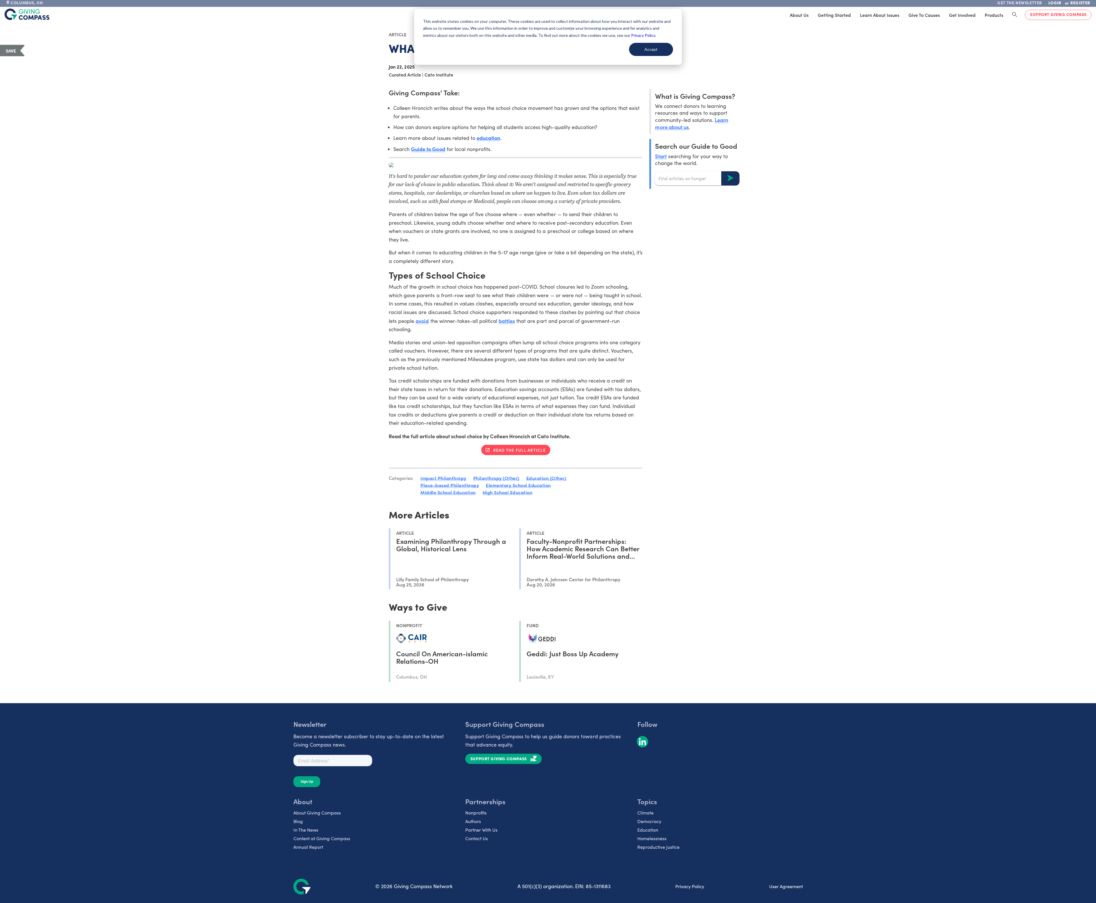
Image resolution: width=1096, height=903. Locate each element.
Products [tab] (994, 15)
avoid (422, 320)
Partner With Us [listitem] (481, 830)
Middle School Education (448, 492)
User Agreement (786, 886)
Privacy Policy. (643, 35)
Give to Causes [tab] (924, 15)
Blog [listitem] (298, 821)
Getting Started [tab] (834, 15)
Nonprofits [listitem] (476, 813)
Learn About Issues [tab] (879, 15)
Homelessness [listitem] (651, 838)
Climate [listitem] (645, 813)
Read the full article (519, 450)
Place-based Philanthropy (449, 485)
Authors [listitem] (473, 821)
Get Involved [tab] (962, 15)
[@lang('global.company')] (27, 14)
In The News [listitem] (305, 830)
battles (507, 320)
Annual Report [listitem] (308, 847)
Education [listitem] (647, 830)
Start (660, 155)
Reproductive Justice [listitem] (658, 847)
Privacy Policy (689, 886)
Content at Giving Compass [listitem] (321, 838)
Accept (651, 49)
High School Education (508, 492)
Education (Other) (546, 478)
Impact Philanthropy (443, 478)
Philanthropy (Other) (496, 478)
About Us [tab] (799, 15)
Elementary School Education (518, 485)
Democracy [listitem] (649, 821)
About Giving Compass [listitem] (317, 813)
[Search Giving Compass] (1015, 15)
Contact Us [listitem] (476, 838)
